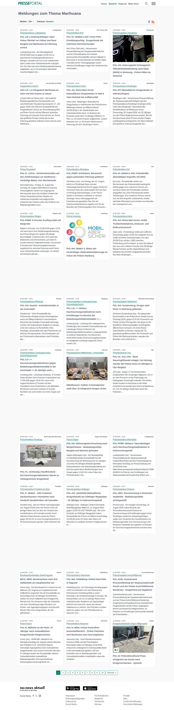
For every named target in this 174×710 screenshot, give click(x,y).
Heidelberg (103, 572)
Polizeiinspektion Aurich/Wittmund (127, 575)
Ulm (152, 350)
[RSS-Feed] (152, 22)
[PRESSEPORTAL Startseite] (30, 3)
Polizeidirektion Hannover (77, 624)
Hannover (104, 621)
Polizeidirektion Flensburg (31, 440)
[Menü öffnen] (153, 3)
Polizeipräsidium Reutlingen (125, 86)
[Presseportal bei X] (35, 696)
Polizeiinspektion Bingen (30, 216)
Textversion (99, 701)
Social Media (71, 704)
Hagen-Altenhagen (101, 437)
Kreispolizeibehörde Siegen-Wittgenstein (130, 624)
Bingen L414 (57, 213)
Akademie (98, 699)
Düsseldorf (57, 166)
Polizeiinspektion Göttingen (78, 489)
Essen (59, 621)
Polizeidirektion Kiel (75, 33)
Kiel (152, 166)
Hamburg (104, 213)
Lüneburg (104, 299)
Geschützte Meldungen (133, 704)
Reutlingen (150, 83)
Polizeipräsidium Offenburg (31, 302)
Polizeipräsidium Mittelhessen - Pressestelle (85, 353)
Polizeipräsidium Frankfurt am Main (35, 489)
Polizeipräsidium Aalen (76, 86)
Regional (122, 4)
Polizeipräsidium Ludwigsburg (33, 33)
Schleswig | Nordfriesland (52, 437)
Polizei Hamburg (74, 216)
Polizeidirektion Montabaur (78, 169)
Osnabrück (150, 30)
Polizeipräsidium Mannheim (78, 575)
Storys (104, 4)
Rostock (151, 486)
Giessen (104, 350)
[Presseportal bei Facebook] (32, 696)
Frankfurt (58, 486)
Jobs (125, 699)
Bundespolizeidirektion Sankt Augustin (36, 575)
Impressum (70, 696)
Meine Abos (133, 4)
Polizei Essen (26, 624)
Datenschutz (71, 701)
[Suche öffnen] (146, 3)
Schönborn (103, 166)
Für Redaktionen (101, 696)
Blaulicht (113, 4)
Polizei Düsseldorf (28, 169)
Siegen (151, 621)
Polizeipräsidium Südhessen (125, 302)
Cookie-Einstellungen (132, 701)
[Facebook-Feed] (149, 22)
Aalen (105, 83)
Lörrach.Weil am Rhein (53, 83)
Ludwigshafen (149, 437)
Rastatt (58, 299)
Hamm (59, 572)
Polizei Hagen (72, 440)
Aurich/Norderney (148, 572)
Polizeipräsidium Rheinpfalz (124, 440)
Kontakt (126, 696)
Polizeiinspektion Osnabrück (125, 33)
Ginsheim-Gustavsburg (146, 299)
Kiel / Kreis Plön (102, 30)
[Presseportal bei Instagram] (39, 696)
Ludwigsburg (57, 30)
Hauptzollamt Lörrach (29, 86)
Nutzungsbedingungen (75, 699)
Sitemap (97, 704)
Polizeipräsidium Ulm (122, 353)
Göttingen (104, 486)
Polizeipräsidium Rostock (123, 489)
